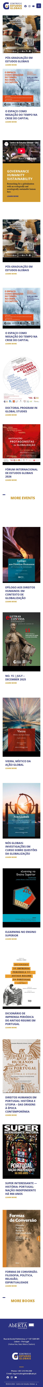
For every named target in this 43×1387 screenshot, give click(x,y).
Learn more (11, 65)
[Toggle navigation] (38, 5)
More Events (23, 497)
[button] (4, 70)
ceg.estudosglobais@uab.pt (24, 1373)
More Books (23, 1300)
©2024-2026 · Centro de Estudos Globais (20, 1384)
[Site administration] (36, 1384)
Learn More (13, 196)
